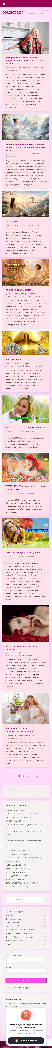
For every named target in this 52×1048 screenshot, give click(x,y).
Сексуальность (25, 653)
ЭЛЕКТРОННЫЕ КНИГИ (14, 886)
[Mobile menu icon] (3, 3)
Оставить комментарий (13, 70)
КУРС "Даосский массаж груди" (18, 850)
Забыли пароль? (24, 987)
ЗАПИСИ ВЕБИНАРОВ (14, 810)
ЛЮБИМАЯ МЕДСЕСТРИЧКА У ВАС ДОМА (22, 858)
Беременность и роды (13, 735)
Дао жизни (11, 221)
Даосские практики (12, 154)
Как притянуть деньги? (19, 289)
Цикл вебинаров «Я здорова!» (22, 552)
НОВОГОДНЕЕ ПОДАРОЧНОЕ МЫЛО (20, 883)
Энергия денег (14, 359)
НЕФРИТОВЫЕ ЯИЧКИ (14, 879)
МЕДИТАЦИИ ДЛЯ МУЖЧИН (17, 868)
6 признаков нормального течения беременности (21, 730)
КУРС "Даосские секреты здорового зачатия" (24, 824)
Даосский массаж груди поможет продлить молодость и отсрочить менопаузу (25, 146)
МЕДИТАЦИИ (11, 861)
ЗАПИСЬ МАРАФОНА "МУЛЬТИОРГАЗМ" (22, 814)
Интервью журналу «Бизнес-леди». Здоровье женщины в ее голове (23, 60)
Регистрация (10, 987)
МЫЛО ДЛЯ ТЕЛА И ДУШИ (16, 876)
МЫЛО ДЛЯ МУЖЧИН (14, 872)
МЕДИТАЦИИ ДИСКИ (14, 865)
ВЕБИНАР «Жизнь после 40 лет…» (25, 427)
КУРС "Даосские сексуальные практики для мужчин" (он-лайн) (23, 842)
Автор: (27, 67)
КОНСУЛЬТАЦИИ (12, 821)
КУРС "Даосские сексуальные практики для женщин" (23, 832)
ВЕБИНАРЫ (9, 431)
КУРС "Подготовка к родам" (17, 854)
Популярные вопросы (13, 67)
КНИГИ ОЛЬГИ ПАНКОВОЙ (16, 817)
